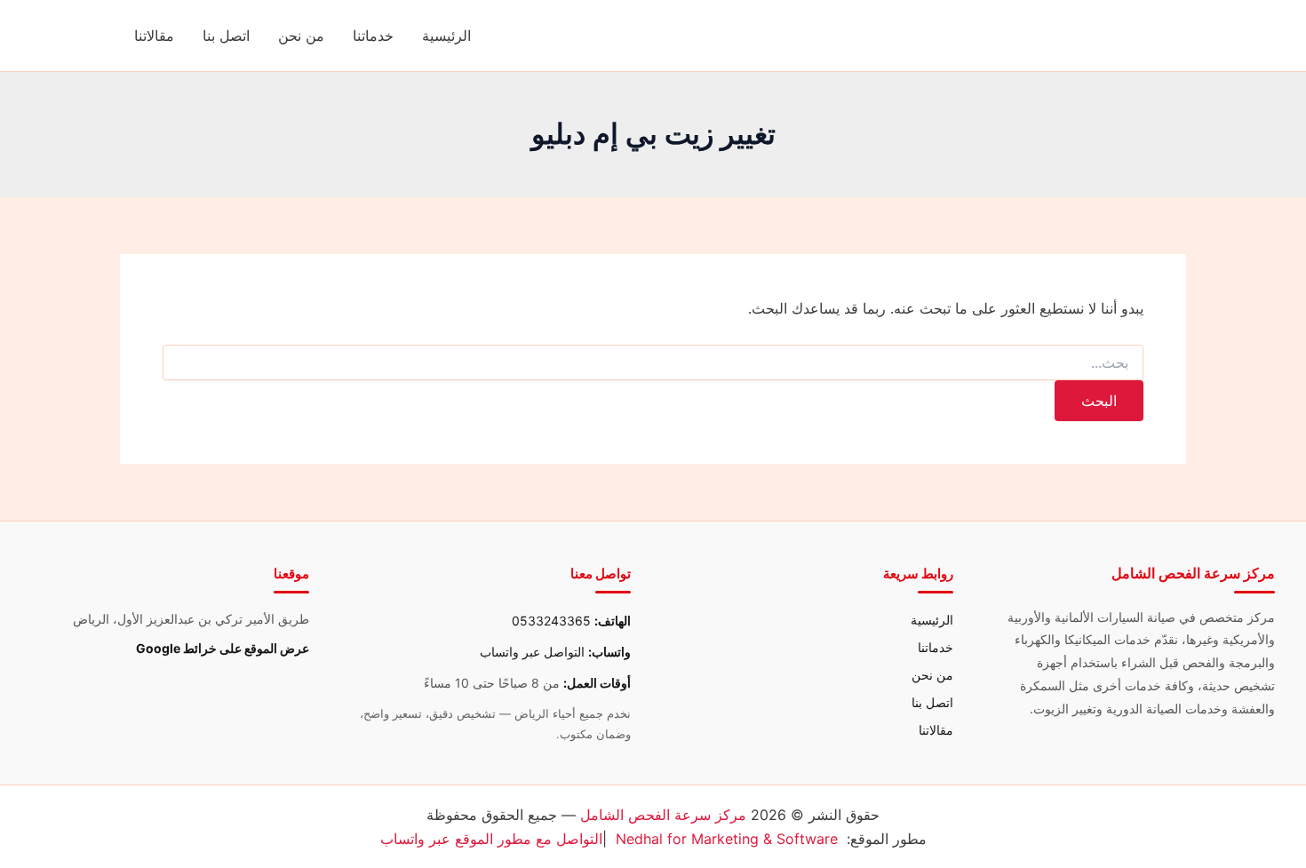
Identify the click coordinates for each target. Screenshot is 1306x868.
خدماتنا (373, 35)
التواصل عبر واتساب (532, 651)
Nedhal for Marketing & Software (727, 839)
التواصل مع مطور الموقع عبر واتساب (491, 839)
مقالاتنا (154, 35)
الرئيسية (446, 35)
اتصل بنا (226, 35)
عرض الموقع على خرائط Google (222, 648)
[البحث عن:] (653, 362)
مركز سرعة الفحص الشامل (663, 815)
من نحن (301, 35)
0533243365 (551, 620)
